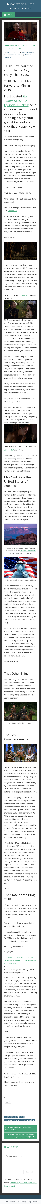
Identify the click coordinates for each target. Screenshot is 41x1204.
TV (33, 1120)
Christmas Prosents (13, 55)
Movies (21, 1117)
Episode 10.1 (9, 450)
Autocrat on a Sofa (20, 4)
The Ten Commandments (13, 1120)
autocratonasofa (28, 52)
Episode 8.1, (24, 295)
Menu (10, 14)
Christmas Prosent (11, 1117)
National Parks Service (28, 551)
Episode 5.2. (12, 210)
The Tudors (27, 1120)
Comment (29, 1172)
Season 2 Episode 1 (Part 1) (16, 100)
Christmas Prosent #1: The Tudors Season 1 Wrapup (17, 1128)
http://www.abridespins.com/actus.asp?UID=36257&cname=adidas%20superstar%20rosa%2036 (20, 960)
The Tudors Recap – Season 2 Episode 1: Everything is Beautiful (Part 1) (20, 1135)
